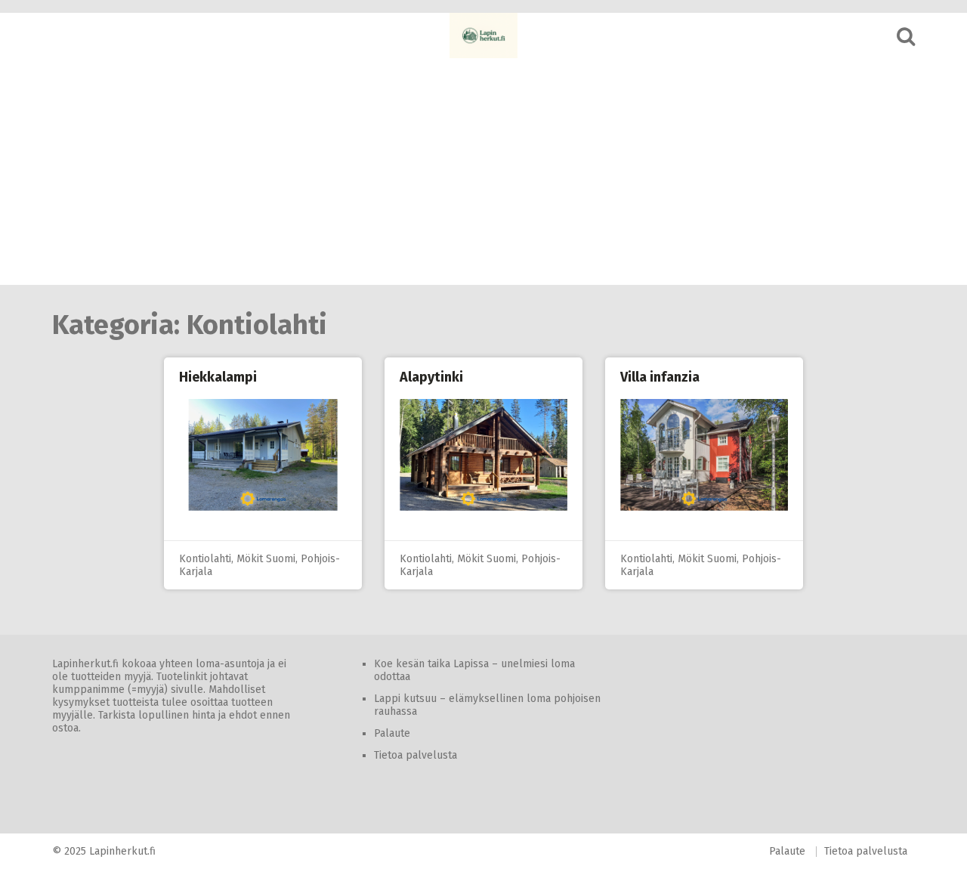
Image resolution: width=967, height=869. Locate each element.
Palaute (392, 733)
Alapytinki (431, 377)
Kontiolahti (205, 558)
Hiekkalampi (218, 377)
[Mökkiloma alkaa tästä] (483, 35)
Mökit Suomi (265, 558)
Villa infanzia (660, 377)
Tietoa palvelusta (415, 755)
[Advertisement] (483, 171)
